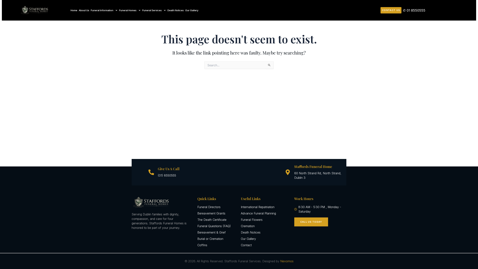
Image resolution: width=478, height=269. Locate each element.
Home (74, 10)
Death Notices (175, 10)
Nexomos (287, 261)
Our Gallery (191, 10)
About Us (84, 10)
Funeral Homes (127, 10)
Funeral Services (152, 10)
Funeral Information (102, 10)
